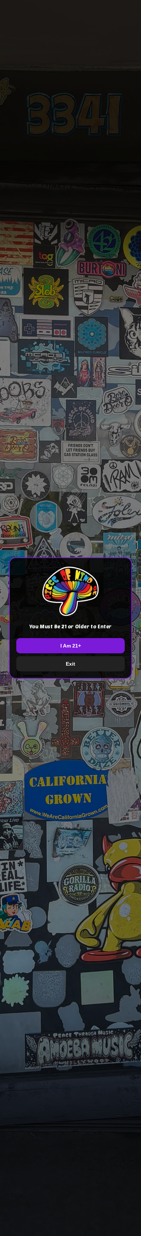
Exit (70, 664)
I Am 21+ (70, 646)
